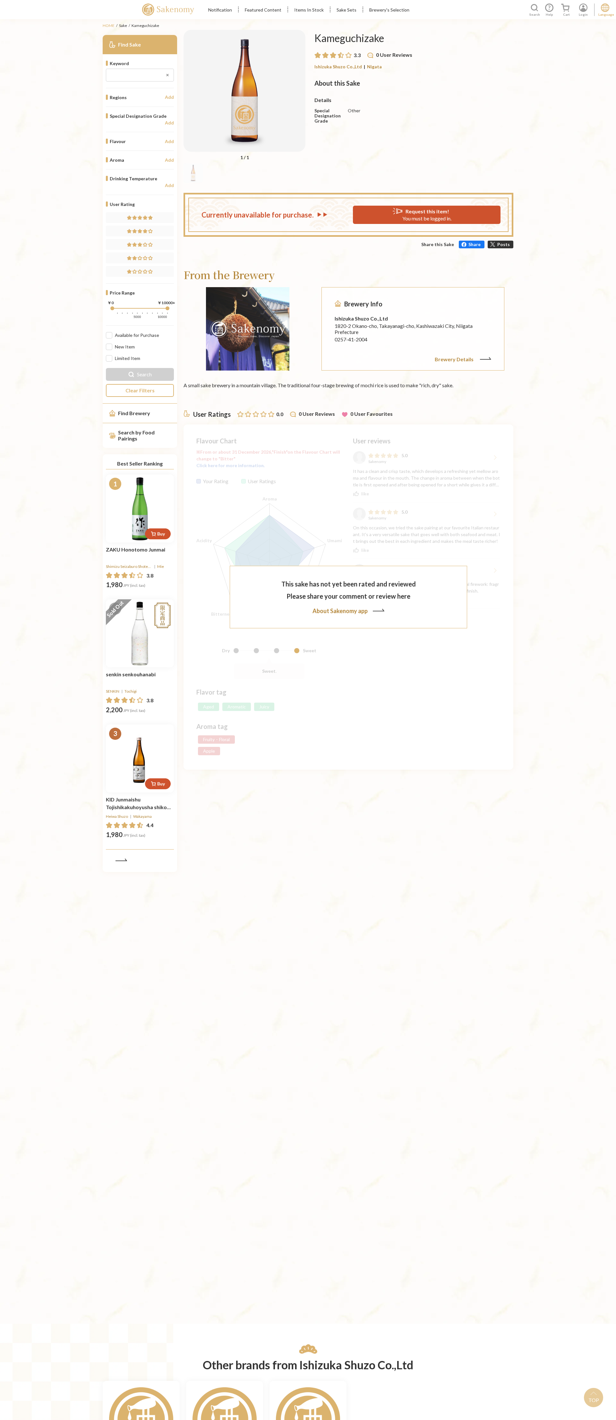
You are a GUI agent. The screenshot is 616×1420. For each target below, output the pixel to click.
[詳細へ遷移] (140, 509)
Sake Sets (346, 10)
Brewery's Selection (389, 10)
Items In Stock (309, 10)
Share (474, 244)
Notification (220, 10)
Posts (503, 244)
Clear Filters (140, 390)
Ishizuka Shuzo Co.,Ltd (338, 66)
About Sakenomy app (340, 610)
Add (169, 97)
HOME (109, 25)
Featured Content (263, 10)
